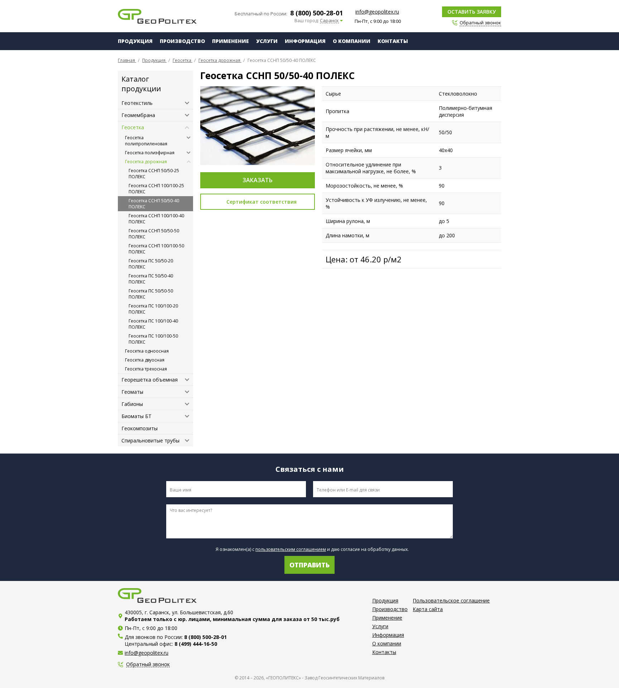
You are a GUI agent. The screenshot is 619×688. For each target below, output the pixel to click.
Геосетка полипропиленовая (146, 141)
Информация (305, 41)
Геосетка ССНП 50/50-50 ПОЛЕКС (154, 234)
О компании (351, 41)
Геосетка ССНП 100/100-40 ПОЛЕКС (156, 219)
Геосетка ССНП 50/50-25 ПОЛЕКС (154, 174)
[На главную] (157, 16)
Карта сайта (428, 609)
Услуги (267, 41)
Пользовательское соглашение (451, 600)
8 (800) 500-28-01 (316, 13)
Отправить (309, 565)
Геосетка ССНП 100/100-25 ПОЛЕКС (156, 189)
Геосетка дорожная (146, 162)
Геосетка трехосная (146, 369)
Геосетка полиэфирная (149, 153)
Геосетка (132, 127)
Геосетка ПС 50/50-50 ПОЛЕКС (151, 294)
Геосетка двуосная (144, 360)
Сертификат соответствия (261, 201)
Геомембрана (138, 115)
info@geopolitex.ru (377, 11)
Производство (182, 41)
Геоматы (132, 391)
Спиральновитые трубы (150, 440)
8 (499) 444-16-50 (195, 643)
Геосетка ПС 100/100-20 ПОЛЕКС (153, 309)
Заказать (258, 180)
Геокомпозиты (139, 428)
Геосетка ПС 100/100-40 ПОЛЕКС (153, 324)
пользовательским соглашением (290, 549)
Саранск (329, 20)
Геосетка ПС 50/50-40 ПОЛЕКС (151, 279)
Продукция (135, 41)
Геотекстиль (137, 103)
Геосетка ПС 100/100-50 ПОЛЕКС (153, 339)
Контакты (393, 41)
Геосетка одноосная (147, 351)
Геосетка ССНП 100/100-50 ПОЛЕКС (156, 249)
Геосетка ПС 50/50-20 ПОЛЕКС (151, 264)
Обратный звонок (148, 664)
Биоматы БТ (136, 416)
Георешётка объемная (149, 379)
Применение (230, 41)
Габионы (132, 404)
